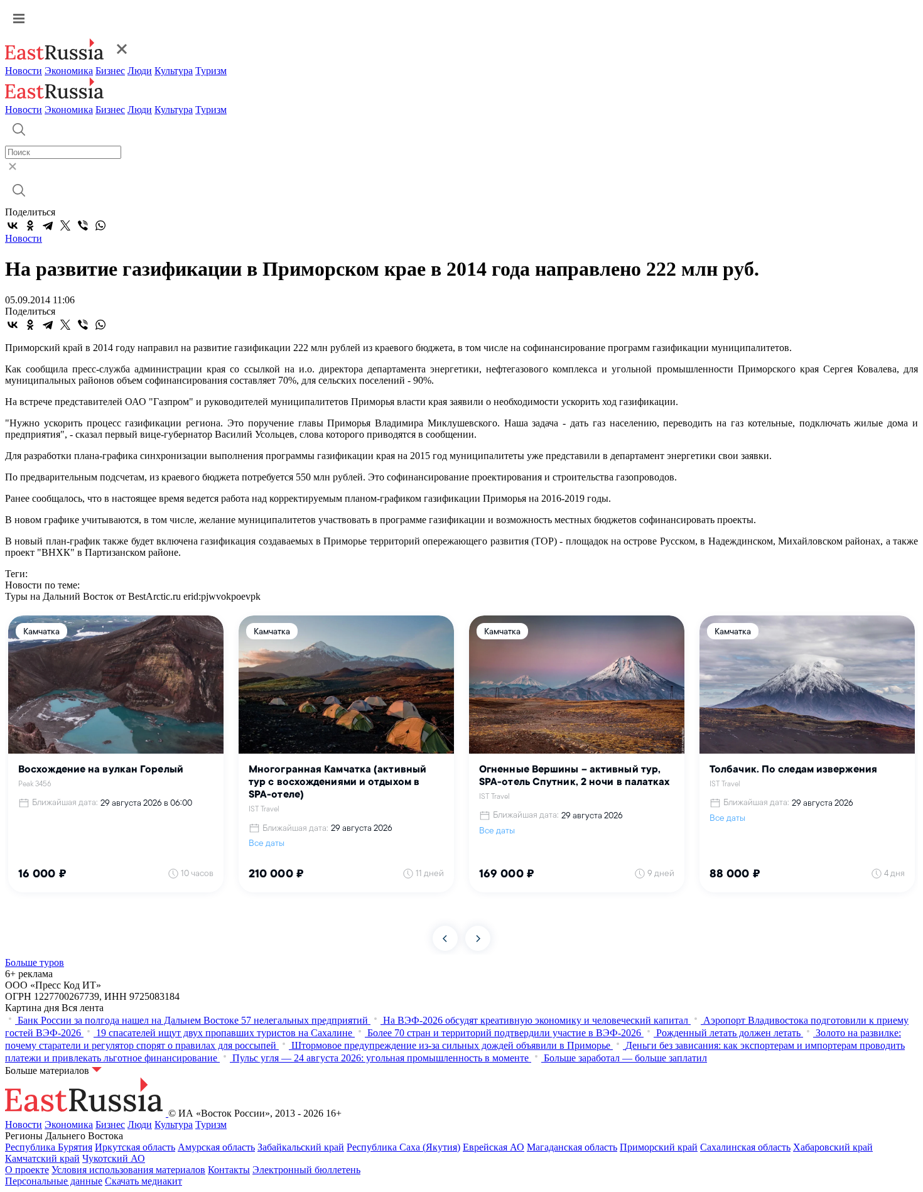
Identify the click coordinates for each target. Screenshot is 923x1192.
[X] (65, 225)
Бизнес (110, 70)
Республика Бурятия (48, 1147)
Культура (173, 70)
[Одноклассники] (30, 225)
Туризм (211, 70)
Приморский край (659, 1147)
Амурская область (216, 1147)
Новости (23, 70)
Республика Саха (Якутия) (403, 1147)
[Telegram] (47, 225)
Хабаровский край (833, 1147)
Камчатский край (42, 1158)
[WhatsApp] (100, 225)
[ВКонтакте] (12, 225)
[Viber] (82, 225)
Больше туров (34, 962)
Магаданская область (572, 1147)
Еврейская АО (493, 1147)
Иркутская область (135, 1147)
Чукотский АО (113, 1158)
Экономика (69, 70)
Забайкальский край (300, 1147)
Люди (139, 70)
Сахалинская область (745, 1147)
